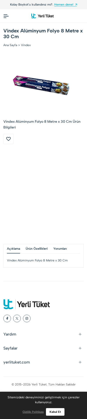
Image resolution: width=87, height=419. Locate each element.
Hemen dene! (63, 4)
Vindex (26, 45)
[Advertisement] (43, 194)
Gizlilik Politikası (33, 411)
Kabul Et (55, 411)
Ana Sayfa (10, 45)
